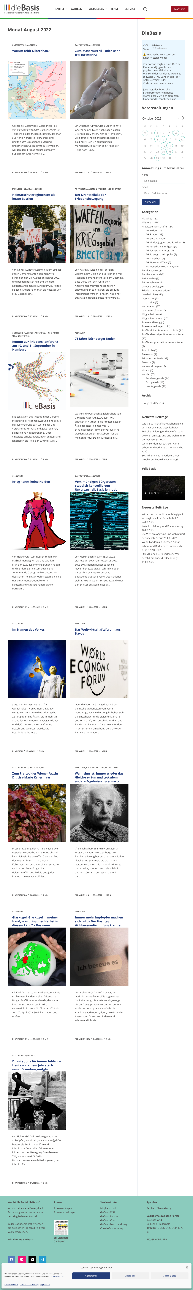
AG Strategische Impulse (159, 254)
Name (145, 174)
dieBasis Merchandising (113, 1224)
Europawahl (152, 382)
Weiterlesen (23, 162)
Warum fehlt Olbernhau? (31, 51)
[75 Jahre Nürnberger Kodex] (99, 378)
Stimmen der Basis (21, 189)
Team (114, 9)
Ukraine (150, 302)
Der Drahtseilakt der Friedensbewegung (90, 197)
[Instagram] (22, 1259)
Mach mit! (179, 9)
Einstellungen (170, 1275)
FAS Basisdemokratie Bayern (162, 266)
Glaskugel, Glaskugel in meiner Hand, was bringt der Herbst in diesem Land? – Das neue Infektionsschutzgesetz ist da (35, 923)
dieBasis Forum (109, 1216)
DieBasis (151, 33)
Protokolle (148, 350)
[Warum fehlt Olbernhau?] (37, 90)
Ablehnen (130, 1275)
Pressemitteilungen (34, 767)
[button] (186, 1267)
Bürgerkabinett (150, 282)
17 (169, 145)
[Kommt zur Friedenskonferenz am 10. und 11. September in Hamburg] (37, 381)
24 (169, 152)
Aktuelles (96, 9)
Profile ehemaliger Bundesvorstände (163, 334)
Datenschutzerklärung (29, 1284)
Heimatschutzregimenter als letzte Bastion (33, 197)
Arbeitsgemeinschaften (109, 189)
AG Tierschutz (153, 258)
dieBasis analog (151, 286)
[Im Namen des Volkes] (37, 669)
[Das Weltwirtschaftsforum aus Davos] (99, 669)
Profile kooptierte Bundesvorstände (162, 342)
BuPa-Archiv (149, 278)
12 (182, 139)
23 (163, 152)
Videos (146, 370)
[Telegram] (42, 1259)
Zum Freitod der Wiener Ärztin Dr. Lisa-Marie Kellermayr (35, 775)
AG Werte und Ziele (157, 262)
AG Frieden (80, 189)
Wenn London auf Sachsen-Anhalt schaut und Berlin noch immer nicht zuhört (162, 447)
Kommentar (149, 306)
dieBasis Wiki (107, 1212)
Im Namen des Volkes (28, 629)
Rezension (147, 354)
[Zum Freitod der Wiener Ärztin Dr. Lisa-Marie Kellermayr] (37, 813)
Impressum (45, 1284)
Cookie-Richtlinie (56, 1276)
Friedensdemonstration (155, 290)
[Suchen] (145, 9)
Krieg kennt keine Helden (31, 482)
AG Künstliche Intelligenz (160, 246)
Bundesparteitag (151, 270)
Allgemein (32, 45)
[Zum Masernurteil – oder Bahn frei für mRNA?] (99, 90)
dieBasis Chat (107, 1220)
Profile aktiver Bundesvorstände (160, 330)
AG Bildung (152, 230)
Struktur (146, 362)
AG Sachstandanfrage (158, 250)
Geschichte (148, 298)
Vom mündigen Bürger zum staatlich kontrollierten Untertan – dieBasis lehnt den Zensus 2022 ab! (97, 487)
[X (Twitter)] (32, 1259)
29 (145, 133)
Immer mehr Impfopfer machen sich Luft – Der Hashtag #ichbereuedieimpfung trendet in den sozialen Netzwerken (99, 923)
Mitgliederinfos (150, 314)
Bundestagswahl (155, 378)
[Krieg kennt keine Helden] (37, 521)
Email (145, 186)
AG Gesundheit (154, 238)
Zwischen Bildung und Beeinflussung (162, 431)
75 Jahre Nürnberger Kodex (95, 339)
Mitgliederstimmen (110, 767)
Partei (59, 9)
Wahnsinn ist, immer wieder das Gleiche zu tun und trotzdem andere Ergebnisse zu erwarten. (99, 777)
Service (130, 9)
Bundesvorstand (151, 274)
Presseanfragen (63, 1208)
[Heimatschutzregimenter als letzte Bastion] (37, 234)
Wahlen (76, 9)
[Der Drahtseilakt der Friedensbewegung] (99, 234)
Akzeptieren (91, 1275)
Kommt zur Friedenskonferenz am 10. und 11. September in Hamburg (35, 346)
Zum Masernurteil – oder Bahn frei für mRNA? (97, 53)
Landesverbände (151, 310)
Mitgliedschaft (108, 1208)
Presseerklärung (151, 322)
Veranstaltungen (21, 336)
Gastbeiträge (19, 45)
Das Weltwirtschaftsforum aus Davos (98, 631)
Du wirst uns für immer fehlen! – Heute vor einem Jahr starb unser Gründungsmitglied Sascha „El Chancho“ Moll (36, 1067)
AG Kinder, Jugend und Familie (163, 242)
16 (163, 145)
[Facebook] (11, 1259)
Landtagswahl (153, 386)
